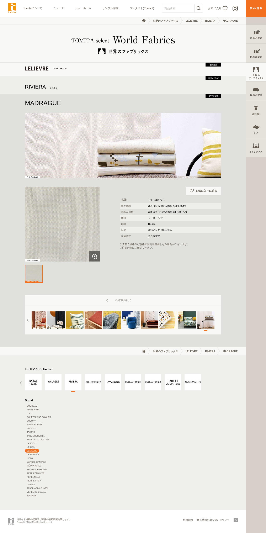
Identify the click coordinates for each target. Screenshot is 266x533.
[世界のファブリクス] (256, 72)
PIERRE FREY (34, 481)
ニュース (58, 8)
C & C (29, 413)
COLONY (31, 421)
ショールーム (83, 8)
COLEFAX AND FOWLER (39, 417)
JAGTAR (31, 432)
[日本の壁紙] (256, 34)
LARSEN (31, 443)
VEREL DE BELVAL (36, 492)
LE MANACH (33, 454)
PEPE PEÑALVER (35, 473)
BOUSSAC (32, 406)
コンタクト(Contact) (141, 8)
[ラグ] (256, 128)
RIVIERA (210, 20)
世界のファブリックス (165, 20)
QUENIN (31, 484)
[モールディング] (256, 109)
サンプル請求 (110, 8)
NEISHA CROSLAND (37, 469)
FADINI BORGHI (34, 424)
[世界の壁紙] (256, 53)
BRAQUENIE (33, 409)
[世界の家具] (256, 90)
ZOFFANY (31, 496)
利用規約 (188, 519)
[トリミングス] (256, 147)
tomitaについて (33, 8)
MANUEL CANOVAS (36, 462)
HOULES (31, 428)
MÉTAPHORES (34, 466)
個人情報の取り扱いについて (213, 519)
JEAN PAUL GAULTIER (38, 439)
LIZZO (30, 458)
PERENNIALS (33, 477)
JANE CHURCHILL (36, 436)
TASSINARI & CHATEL (38, 488)
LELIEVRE (192, 20)
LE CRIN (31, 447)
